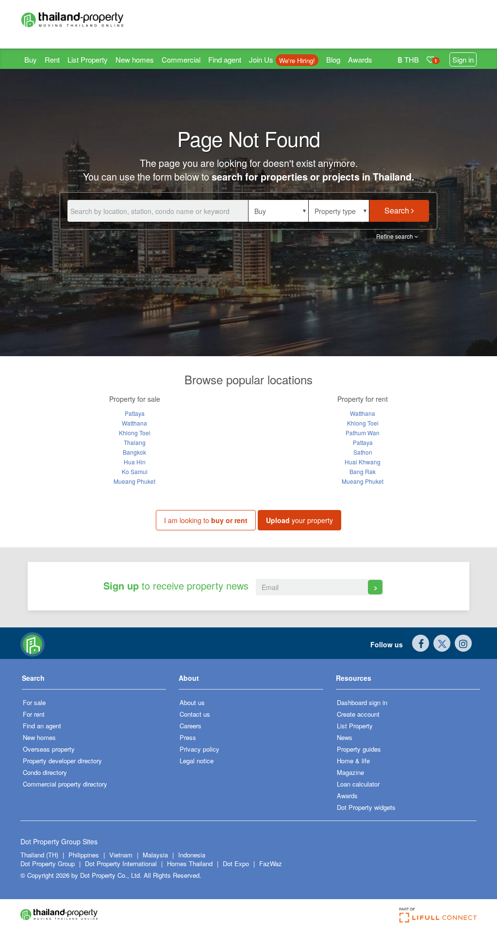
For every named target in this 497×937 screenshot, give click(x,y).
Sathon (362, 452)
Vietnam (121, 854)
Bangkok (134, 452)
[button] (278, 211)
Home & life (353, 760)
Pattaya (135, 413)
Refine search (395, 236)
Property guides (359, 749)
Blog (333, 59)
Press (188, 737)
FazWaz (270, 863)
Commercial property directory (65, 784)
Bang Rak (362, 471)
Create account (358, 714)
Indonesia (191, 854)
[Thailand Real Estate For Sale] (32, 643)
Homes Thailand (190, 863)
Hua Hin (135, 462)
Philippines (84, 854)
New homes (135, 59)
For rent (34, 714)
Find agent (224, 59)
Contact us (195, 714)
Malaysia (156, 854)
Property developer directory (62, 760)
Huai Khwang (363, 462)
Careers (190, 725)
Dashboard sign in (362, 702)
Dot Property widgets (366, 807)
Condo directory (45, 772)
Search (397, 210)
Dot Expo (236, 863)
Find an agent (42, 725)
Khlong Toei (134, 432)
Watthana (134, 423)
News (344, 737)
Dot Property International (121, 863)
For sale (34, 702)
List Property (87, 59)
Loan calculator (358, 784)
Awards (360, 59)
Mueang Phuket (134, 481)
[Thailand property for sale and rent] (72, 19)
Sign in (463, 59)
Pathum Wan (363, 432)
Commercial (181, 59)
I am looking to (206, 520)
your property (299, 520)
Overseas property (49, 749)
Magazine (350, 772)
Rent (52, 59)
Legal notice (197, 760)
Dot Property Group (47, 863)
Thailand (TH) (39, 854)
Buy (30, 59)
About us (192, 702)
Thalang (135, 442)
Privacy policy (199, 749)
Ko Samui (135, 471)
